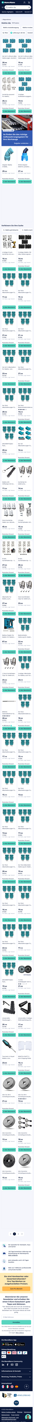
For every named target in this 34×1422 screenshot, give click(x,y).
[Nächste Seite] (22, 1233)
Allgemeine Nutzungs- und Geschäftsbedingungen (10, 1418)
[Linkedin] (3, 1364)
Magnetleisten (7, 19)
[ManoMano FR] (3, 1386)
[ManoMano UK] (12, 1386)
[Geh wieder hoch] (26, 1386)
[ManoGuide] (28, 1417)
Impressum (27, 1412)
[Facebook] (7, 1364)
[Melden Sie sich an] (24, 2)
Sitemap (19, 1412)
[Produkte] (3, 7)
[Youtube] (12, 1364)
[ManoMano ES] (16, 1386)
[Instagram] (16, 1364)
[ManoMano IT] (7, 1386)
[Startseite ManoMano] (12, 2)
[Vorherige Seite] (10, 1233)
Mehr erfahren (20, 1333)
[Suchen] (6, 7)
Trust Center (15, 1415)
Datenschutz (6, 1415)
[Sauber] (29, 7)
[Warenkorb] (29, 2)
